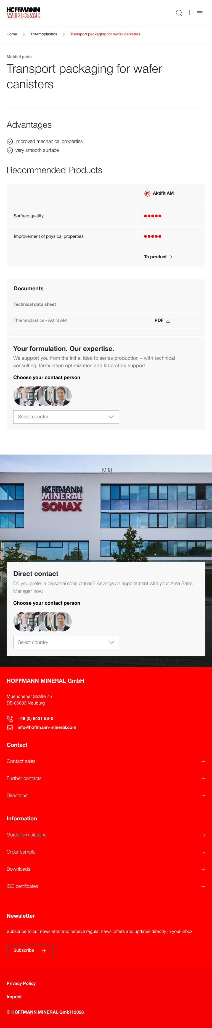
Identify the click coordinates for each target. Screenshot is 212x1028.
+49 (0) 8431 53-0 (35, 719)
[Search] (178, 13)
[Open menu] (199, 12)
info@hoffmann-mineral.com (47, 728)
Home (12, 34)
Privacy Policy (21, 984)
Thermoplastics (43, 34)
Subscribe (24, 951)
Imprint (14, 997)
